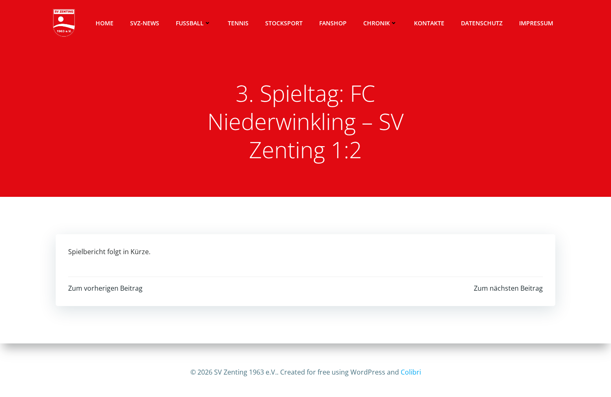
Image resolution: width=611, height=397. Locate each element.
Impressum (536, 23)
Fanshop (333, 23)
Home (104, 23)
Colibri (411, 372)
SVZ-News (144, 23)
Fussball (190, 23)
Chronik (376, 23)
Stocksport (284, 23)
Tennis (238, 23)
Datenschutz (482, 23)
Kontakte (429, 23)
